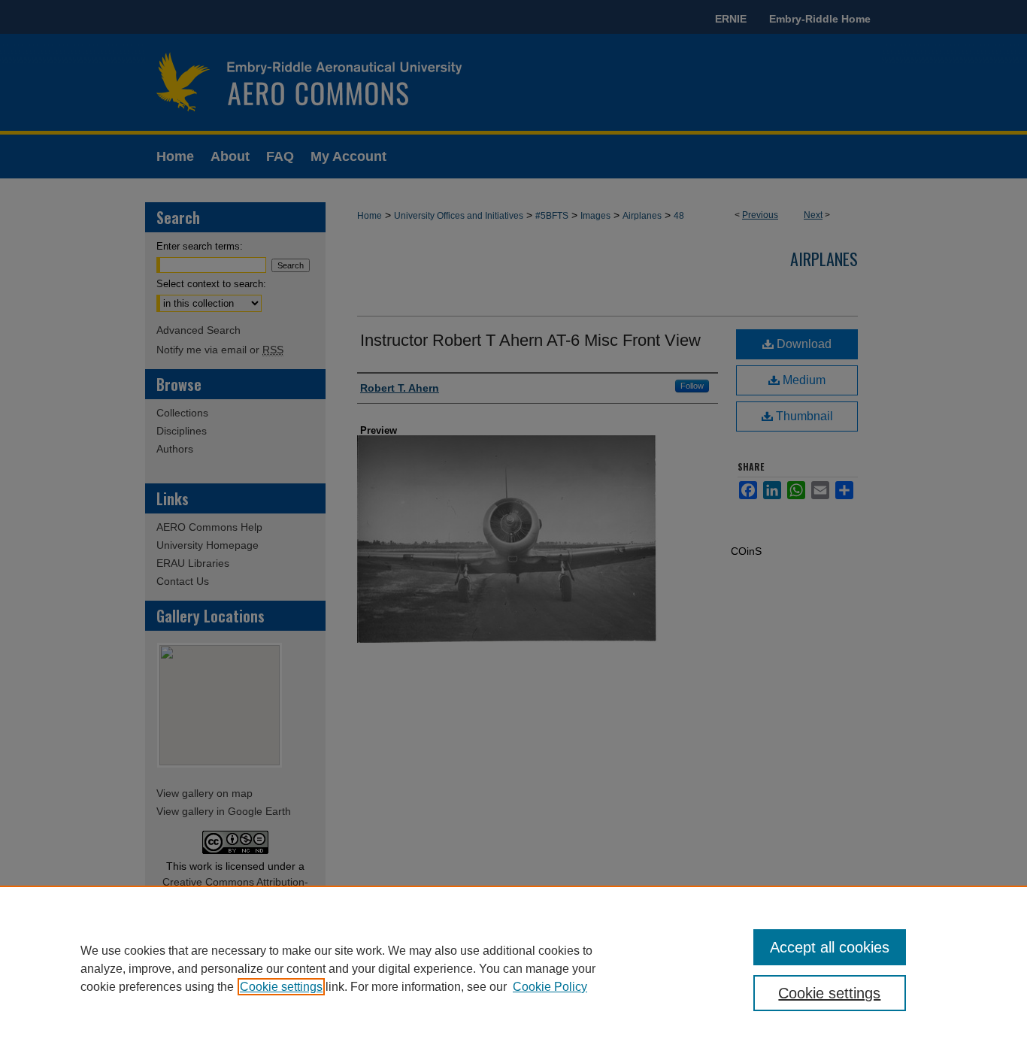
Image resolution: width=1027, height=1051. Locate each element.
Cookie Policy (550, 986)
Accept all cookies (829, 947)
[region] (513, 968)
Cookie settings (281, 986)
